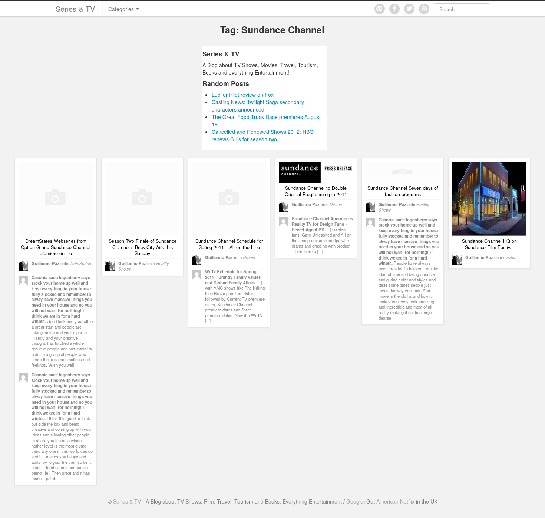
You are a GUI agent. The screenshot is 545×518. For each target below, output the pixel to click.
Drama (249, 257)
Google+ (356, 501)
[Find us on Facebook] (394, 9)
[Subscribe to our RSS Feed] (424, 9)
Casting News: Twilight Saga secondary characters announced (258, 105)
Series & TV (75, 8)
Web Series (80, 263)
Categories (121, 9)
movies (509, 257)
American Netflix (395, 501)
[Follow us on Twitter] (409, 9)
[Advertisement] (132, 98)
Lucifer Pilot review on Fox (243, 94)
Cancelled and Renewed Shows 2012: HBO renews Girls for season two (263, 135)
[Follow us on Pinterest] (379, 9)
